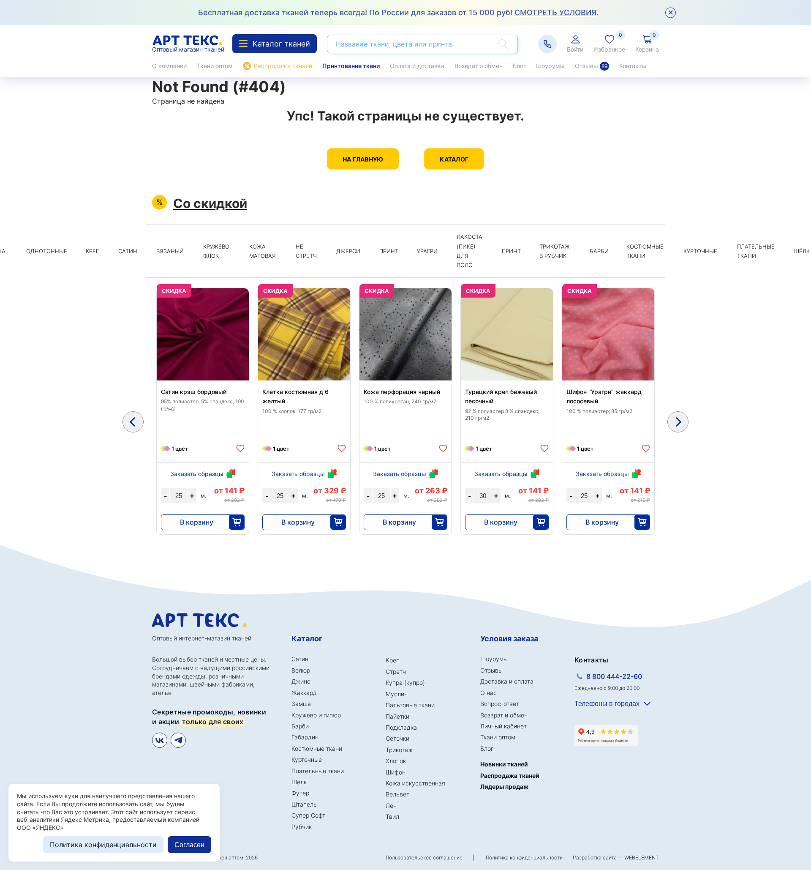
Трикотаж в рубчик (554, 251)
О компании (169, 65)
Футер (300, 792)
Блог (519, 65)
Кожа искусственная (415, 783)
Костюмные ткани (645, 251)
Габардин (304, 737)
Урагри (427, 251)
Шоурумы (550, 65)
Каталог (454, 159)
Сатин (127, 251)
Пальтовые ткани (410, 705)
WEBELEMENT (641, 857)
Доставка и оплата (506, 681)
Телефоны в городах (607, 703)
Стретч (396, 671)
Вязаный (170, 251)
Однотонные (46, 251)
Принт (388, 251)
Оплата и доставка (417, 65)
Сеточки (397, 738)
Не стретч (306, 251)
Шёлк (299, 781)
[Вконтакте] (159, 740)
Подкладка (401, 727)
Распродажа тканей (283, 65)
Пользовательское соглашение (424, 857)
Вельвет (397, 794)
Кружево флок (216, 251)
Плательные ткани (756, 251)
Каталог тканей (281, 43)
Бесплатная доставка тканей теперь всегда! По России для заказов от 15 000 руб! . (398, 12)
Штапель (304, 804)
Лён (391, 805)
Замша (301, 703)
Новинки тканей (504, 764)
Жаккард (304, 692)
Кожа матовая (262, 251)
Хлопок (396, 760)
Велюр (300, 670)
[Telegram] (178, 740)
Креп (93, 251)
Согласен (189, 844)
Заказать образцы (196, 473)
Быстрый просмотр (203, 354)
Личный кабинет (503, 726)
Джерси (348, 251)
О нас (488, 692)
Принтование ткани (351, 65)
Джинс (300, 681)
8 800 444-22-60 (614, 676)
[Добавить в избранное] (240, 448)
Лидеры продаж (504, 786)
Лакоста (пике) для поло (469, 250)
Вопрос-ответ (499, 703)
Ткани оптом (215, 65)
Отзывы (591, 65)
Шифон (396, 772)
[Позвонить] (547, 44)
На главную (363, 159)
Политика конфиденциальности (524, 857)
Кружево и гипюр (316, 715)
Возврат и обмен (478, 65)
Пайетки (397, 716)
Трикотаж (399, 749)
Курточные (700, 251)
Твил (392, 816)
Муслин (397, 694)
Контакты (632, 65)
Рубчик (301, 826)
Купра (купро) (405, 682)
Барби (599, 251)
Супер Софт (308, 815)
